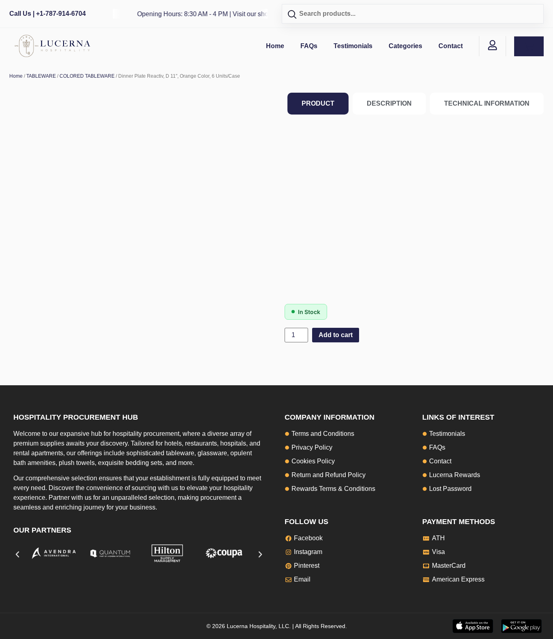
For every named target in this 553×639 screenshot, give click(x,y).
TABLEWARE (41, 76)
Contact (450, 45)
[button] (17, 554)
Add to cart (336, 334)
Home (275, 45)
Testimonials (353, 45)
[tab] (318, 104)
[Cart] (529, 46)
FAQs (308, 45)
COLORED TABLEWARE (87, 76)
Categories (405, 45)
